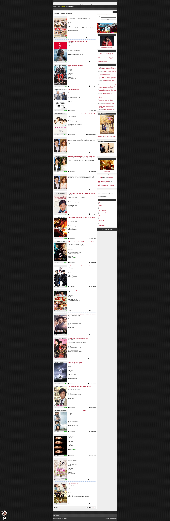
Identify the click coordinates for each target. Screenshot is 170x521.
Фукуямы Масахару (83, 139)
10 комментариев (93, 383)
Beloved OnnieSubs (75, 425)
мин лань (100, 207)
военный (71, 374)
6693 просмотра (72, 262)
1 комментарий (93, 86)
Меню (59, 6)
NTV (71, 26)
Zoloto (73, 206)
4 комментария (93, 110)
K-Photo (111, 53)
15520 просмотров (72, 310)
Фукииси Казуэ (70, 140)
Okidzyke (73, 54)
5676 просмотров (72, 238)
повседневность (78, 23)
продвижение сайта (113, 518)
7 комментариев (93, 310)
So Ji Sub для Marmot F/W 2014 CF (107, 47)
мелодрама (72, 422)
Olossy (104, 71)
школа (71, 23)
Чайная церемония (107, 171)
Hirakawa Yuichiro (75, 496)
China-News (113, 58)
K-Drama (105, 57)
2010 (70, 74)
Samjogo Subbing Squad (79, 54)
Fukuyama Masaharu (90, 139)
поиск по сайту (101, 220)
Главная (54, 6)
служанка (100, 205)
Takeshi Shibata (80, 53)
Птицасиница (105, 84)
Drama (104, 53)
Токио (92, 141)
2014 (70, 120)
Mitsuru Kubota (74, 397)
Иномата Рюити (74, 27)
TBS (71, 101)
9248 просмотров (72, 383)
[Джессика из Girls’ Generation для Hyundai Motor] (107, 152)
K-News (100, 53)
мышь (100, 203)
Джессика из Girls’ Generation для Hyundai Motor (107, 155)
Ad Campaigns (104, 61)
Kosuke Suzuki (74, 446)
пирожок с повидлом (74, 30)
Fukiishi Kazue (75, 140)
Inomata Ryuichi (80, 27)
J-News (101, 58)
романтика (75, 299)
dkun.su (91, 0)
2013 (70, 371)
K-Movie (104, 58)
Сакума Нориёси (86, 27)
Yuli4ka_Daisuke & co (78, 230)
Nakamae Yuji (87, 496)
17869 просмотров (72, 286)
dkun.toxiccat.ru (96, 0)
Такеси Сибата (74, 53)
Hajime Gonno (79, 446)
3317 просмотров (72, 110)
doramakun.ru (114, 0)
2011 (70, 469)
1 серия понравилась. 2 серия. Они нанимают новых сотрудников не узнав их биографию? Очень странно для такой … (107, 86)
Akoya (73, 327)
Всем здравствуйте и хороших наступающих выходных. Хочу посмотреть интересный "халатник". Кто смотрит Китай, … (107, 100)
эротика (100, 202)
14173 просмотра (72, 479)
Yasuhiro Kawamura (75, 350)
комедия (71, 299)
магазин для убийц (102, 213)
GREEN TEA (80, 351)
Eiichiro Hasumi (74, 229)
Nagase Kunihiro (74, 205)
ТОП (54, 515)
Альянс (73, 497)
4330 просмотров (72, 214)
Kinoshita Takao (79, 124)
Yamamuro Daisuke (81, 496)
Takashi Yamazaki (75, 375)
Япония (72, 47)
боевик (71, 77)
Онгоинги (101, 57)
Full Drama (111, 54)
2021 (70, 22)
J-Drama (108, 57)
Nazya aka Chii (77, 300)
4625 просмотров (72, 86)
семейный (74, 495)
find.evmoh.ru (108, 2)
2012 (70, 49)
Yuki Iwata (73, 473)
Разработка (107, 518)
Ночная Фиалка (106, 80)
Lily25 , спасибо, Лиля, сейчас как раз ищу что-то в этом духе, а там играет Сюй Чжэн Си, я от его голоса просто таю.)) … (107, 77)
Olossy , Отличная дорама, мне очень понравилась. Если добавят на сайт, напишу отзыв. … (107, 90)
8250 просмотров (72, 431)
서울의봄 (100, 218)
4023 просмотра (72, 455)
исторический (72, 51)
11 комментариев (93, 479)
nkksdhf (105, 109)
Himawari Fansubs (74, 102)
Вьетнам (75, 320)
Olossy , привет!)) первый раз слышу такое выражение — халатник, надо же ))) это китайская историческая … (107, 81)
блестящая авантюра (102, 210)
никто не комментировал (91, 37)
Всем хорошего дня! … (111, 109)
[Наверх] (4, 515)
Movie (114, 54)
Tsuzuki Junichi (74, 124)
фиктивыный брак (102, 223)
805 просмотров (72, 37)
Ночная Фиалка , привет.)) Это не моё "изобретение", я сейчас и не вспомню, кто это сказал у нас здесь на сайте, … (107, 73)
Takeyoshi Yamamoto (81, 100)
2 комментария (93, 214)
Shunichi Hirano (74, 276)
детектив (71, 98)
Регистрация (108, 14)
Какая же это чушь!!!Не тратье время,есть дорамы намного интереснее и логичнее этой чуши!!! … (107, 68)
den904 (75, 378)
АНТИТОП (58, 515)
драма (74, 23)
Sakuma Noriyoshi (93, 27)
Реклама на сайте (106, 229)
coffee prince (101, 208)
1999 (70, 296)
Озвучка (99, 54)
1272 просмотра (72, 171)
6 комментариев (93, 407)
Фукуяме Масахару (71, 177)
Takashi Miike (74, 78)
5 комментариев (93, 286)
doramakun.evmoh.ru (105, 0)
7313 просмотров (72, 407)
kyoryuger (100, 215)
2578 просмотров (72, 134)
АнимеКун (63, 6)
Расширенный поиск (70, 6)
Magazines (108, 53)
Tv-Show (111, 57)
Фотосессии (101, 34)
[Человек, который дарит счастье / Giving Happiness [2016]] (107, 133)
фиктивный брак (102, 225)
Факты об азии (101, 158)
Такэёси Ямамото (75, 100)
